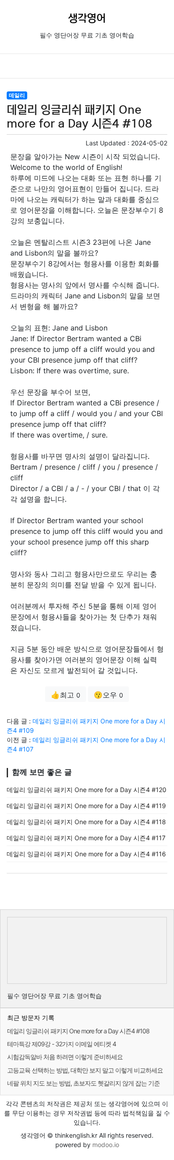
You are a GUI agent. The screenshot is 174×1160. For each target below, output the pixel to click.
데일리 (17, 95)
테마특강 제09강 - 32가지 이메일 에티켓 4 (61, 1044)
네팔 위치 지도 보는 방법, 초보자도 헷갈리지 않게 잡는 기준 (83, 1083)
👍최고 (65, 694)
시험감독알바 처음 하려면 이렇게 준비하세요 (65, 1057)
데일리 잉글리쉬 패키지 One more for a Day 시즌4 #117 (86, 838)
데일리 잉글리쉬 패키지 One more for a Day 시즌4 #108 (78, 1031)
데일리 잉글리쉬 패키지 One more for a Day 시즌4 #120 (86, 789)
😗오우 (108, 694)
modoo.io (105, 1144)
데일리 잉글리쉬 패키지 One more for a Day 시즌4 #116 (86, 854)
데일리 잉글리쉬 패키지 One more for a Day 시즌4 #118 (86, 822)
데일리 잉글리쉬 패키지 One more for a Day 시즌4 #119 (86, 805)
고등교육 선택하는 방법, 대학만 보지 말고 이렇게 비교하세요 (85, 1070)
